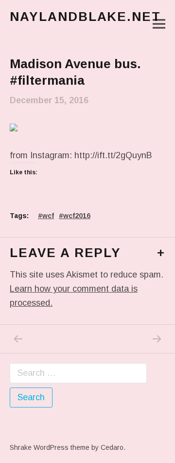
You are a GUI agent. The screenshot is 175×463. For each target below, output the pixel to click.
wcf (48, 216)
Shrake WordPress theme (49, 447)
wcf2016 (76, 216)
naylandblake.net (85, 16)
